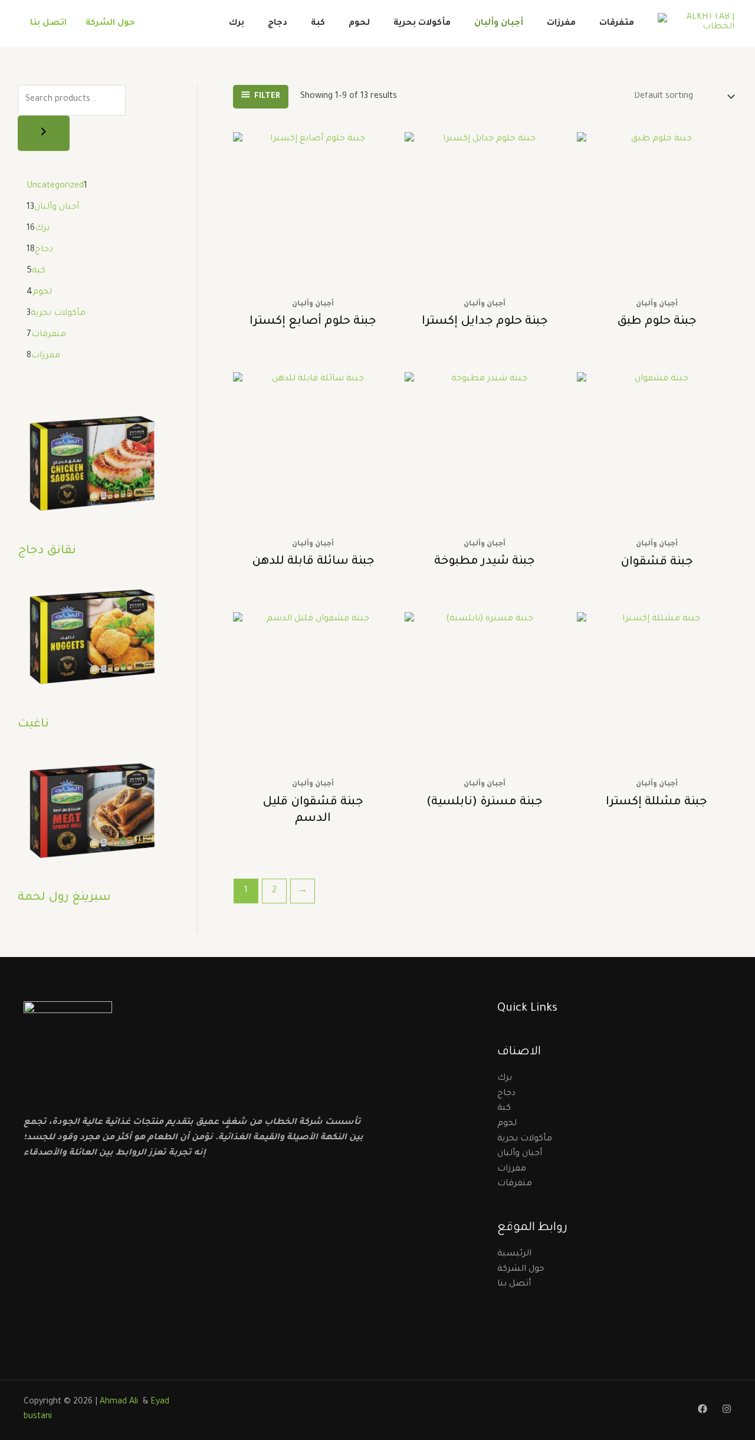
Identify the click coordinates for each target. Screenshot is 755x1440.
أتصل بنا (514, 1284)
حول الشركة (110, 23)
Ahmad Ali (120, 1402)
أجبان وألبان (498, 23)
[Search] (44, 133)
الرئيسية (514, 1254)
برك (236, 23)
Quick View (313, 280)
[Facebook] (702, 1408)
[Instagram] (726, 1408)
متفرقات (616, 23)
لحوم (359, 23)
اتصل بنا (48, 23)
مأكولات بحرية (422, 23)
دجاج (277, 23)
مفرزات (561, 23)
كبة (318, 23)
